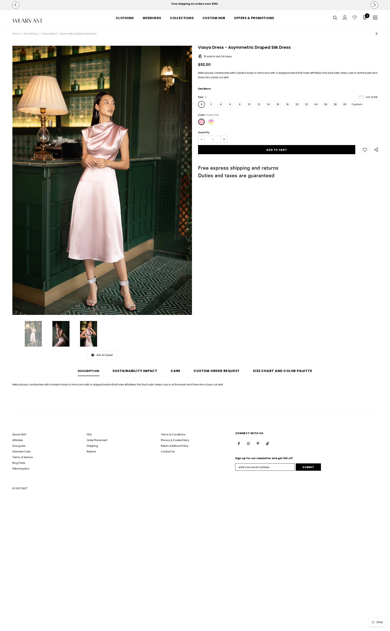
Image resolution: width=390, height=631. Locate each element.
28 (335, 104)
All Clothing (31, 33)
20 (297, 104)
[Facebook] (239, 443)
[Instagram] (248, 443)
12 (259, 104)
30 (344, 104)
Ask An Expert (104, 355)
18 (287, 104)
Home (16, 33)
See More (204, 88)
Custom (357, 104)
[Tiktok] (267, 443)
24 (316, 104)
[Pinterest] (258, 443)
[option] (195, 4)
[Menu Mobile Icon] (375, 17)
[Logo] (36, 21)
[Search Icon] (335, 17)
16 (278, 104)
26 (325, 104)
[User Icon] (345, 17)
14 (268, 104)
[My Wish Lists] (355, 17)
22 (306, 104)
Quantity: (204, 132)
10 (249, 104)
